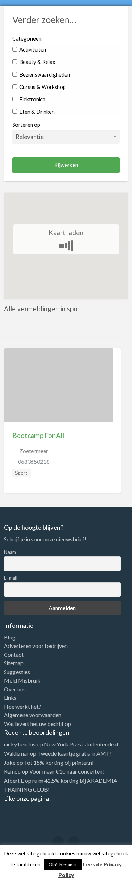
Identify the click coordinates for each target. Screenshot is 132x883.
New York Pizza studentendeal (81, 744)
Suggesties (17, 672)
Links (10, 698)
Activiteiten (32, 49)
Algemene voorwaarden (32, 715)
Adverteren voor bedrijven (36, 646)
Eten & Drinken (36, 111)
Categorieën (27, 38)
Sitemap (14, 663)
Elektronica (31, 99)
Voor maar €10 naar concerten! (66, 771)
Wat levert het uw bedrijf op (37, 724)
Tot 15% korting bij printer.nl (58, 762)
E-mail (10, 578)
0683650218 (34, 461)
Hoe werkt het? (22, 706)
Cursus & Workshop (42, 87)
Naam (10, 552)
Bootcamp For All (38, 435)
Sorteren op (26, 124)
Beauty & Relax (36, 62)
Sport (21, 473)
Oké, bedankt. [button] (63, 864)
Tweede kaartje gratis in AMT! (74, 753)
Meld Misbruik (22, 680)
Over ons (15, 689)
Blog (9, 637)
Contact (14, 654)
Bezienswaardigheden (44, 74)
